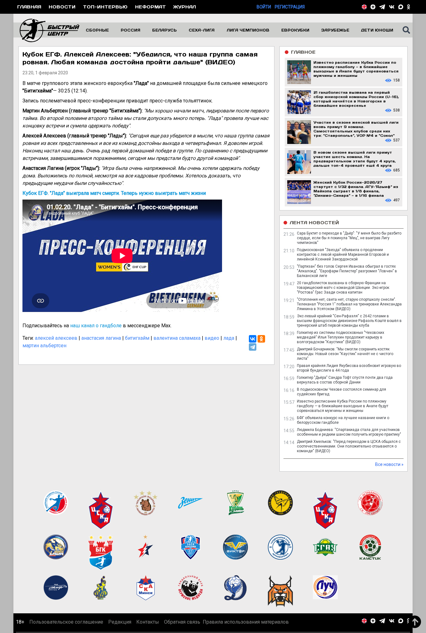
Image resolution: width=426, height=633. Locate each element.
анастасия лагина (101, 338)
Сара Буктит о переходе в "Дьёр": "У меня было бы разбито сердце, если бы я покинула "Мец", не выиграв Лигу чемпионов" (349, 238)
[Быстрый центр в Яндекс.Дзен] (372, 6)
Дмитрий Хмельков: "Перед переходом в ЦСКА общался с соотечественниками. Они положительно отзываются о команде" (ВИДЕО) (349, 446)
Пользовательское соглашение (66, 622)
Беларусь (164, 30)
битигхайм (137, 338)
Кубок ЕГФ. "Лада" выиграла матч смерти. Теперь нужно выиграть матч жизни (114, 193)
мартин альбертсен (44, 346)
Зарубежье (335, 30)
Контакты (147, 622)
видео (212, 338)
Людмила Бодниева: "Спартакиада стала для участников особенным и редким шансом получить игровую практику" (349, 432)
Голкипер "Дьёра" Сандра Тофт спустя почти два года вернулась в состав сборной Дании (345, 379)
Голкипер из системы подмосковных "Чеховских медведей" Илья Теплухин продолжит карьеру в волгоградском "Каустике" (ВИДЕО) (340, 337)
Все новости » (389, 464)
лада (228, 338)
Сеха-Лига (202, 30)
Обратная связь (182, 622)
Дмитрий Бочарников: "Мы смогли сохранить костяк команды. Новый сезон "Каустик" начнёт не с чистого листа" (345, 354)
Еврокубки (295, 30)
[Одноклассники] (261, 339)
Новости (62, 6)
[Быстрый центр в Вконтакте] (392, 6)
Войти (264, 6)
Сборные (97, 30)
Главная (29, 6)
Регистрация (290, 6)
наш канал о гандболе (96, 326)
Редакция (119, 622)
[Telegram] (252, 347)
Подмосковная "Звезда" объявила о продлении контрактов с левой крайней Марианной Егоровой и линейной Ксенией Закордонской (343, 254)
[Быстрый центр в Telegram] (382, 6)
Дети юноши (377, 30)
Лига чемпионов (248, 30)
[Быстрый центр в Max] (400, 6)
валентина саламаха (177, 338)
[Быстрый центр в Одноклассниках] (408, 6)
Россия (130, 30)
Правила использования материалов (246, 622)
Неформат (150, 6)
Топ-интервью (105, 6)
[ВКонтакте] (252, 339)
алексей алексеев (56, 338)
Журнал (184, 6)
